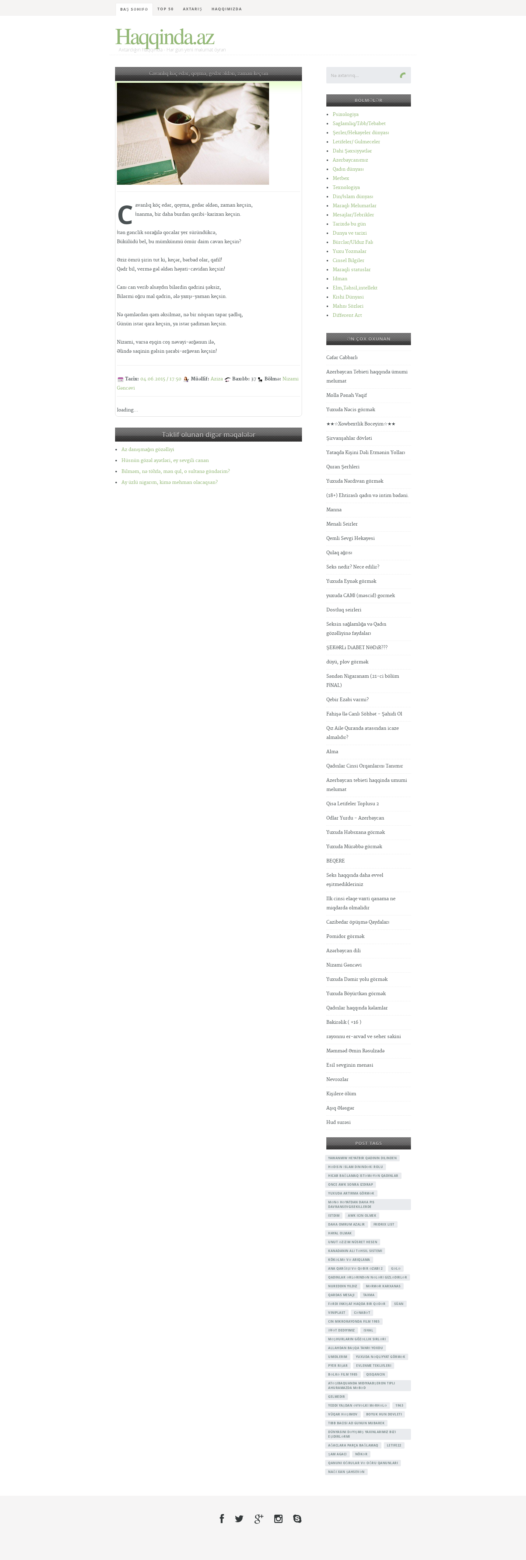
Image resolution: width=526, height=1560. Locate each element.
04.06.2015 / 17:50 (160, 379)
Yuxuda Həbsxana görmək (355, 832)
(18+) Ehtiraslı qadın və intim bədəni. (367, 495)
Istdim (333, 1215)
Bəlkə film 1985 (343, 1374)
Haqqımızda (227, 9)
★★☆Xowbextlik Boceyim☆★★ (360, 424)
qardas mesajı (341, 1295)
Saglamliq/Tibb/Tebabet (359, 124)
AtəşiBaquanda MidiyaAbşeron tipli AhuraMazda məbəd (361, 1385)
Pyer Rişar (338, 1365)
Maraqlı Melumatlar (355, 206)
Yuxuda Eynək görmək (351, 581)
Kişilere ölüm (341, 1094)
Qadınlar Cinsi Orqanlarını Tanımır (364, 766)
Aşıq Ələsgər (340, 1108)
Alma (332, 752)
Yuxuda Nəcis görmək (350, 410)
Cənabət (362, 1312)
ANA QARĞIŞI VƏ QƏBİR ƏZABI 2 (355, 1268)
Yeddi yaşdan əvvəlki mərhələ (357, 1405)
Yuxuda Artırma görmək (351, 1193)
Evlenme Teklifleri (373, 1365)
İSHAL (368, 1330)
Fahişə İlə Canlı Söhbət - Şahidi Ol (364, 714)
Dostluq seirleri (343, 610)
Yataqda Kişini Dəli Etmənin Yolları (365, 453)
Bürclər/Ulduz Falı (353, 242)
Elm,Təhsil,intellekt (355, 288)
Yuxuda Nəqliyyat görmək (380, 1357)
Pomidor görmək (345, 936)
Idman (340, 279)
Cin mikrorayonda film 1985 (354, 1321)
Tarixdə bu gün (349, 224)
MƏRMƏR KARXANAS (383, 1286)
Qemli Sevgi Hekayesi (350, 538)
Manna (334, 510)
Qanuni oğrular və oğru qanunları (363, 1463)
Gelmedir (336, 1396)
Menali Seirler (342, 524)
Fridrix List (383, 1224)
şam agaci (337, 1454)
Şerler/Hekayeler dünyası (361, 133)
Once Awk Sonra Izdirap (350, 1184)
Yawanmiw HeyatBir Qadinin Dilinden (362, 1158)
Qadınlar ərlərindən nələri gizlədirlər (367, 1277)
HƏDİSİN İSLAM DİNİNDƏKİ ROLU (355, 1167)
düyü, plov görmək (347, 662)
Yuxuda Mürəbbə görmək (354, 847)
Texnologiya (346, 188)
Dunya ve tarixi (350, 233)
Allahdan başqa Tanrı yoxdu (355, 1348)
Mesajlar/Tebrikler (353, 215)
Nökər (361, 1454)
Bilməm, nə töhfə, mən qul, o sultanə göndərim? (175, 471)
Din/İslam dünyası (353, 197)
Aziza (217, 379)
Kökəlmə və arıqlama (349, 1259)
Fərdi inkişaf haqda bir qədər (357, 1304)
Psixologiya (346, 114)
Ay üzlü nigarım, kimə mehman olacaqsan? (169, 482)
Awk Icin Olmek (362, 1215)
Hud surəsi (338, 1122)
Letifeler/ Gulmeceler (356, 142)
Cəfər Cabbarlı (342, 358)
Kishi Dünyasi (348, 297)
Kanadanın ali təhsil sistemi (355, 1251)
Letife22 (394, 1445)
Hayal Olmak (340, 1233)
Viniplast (336, 1312)
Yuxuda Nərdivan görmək (354, 481)
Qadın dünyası (348, 169)
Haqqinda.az (164, 35)
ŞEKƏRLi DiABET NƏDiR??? (356, 648)
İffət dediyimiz (341, 1330)
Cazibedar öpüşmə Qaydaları (357, 922)
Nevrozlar (337, 1080)
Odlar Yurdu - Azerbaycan (355, 818)
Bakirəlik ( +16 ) (343, 1022)
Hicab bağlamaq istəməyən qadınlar (363, 1175)
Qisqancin (375, 1374)
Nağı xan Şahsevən (346, 1472)
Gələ (396, 1268)
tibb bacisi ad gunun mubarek (356, 1423)
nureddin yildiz (342, 1286)
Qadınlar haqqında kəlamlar (357, 1008)
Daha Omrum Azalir (346, 1224)
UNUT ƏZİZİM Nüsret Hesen (352, 1242)
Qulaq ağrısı (339, 553)
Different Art (347, 315)
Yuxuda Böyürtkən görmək (356, 994)
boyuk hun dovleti (384, 1414)
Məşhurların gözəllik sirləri (357, 1339)
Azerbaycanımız (350, 160)
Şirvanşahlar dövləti (349, 438)
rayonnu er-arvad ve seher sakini (363, 1037)
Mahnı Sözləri (348, 306)
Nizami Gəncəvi (344, 965)
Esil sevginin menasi (349, 1065)
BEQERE (335, 861)
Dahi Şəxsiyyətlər (352, 151)
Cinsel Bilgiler (348, 261)
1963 (399, 1405)
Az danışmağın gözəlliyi (147, 450)
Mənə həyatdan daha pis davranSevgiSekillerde (351, 1204)
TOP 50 (165, 9)
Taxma (369, 1295)
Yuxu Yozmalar (349, 251)
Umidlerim (337, 1357)
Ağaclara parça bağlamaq (353, 1445)
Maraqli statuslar (352, 270)
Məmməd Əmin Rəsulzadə (355, 1051)
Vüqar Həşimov (343, 1414)
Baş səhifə (134, 9)
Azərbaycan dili (343, 951)
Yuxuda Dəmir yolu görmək (356, 979)
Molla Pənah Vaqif (346, 395)
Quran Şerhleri (342, 467)
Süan (399, 1304)
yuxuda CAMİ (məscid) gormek (360, 596)
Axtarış (192, 9)
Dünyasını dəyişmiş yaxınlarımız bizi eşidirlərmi (362, 1434)
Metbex (341, 178)
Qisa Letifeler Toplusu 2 (352, 804)
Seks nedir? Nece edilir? (352, 567)
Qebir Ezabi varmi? (347, 700)
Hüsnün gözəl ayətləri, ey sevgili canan (165, 460)
